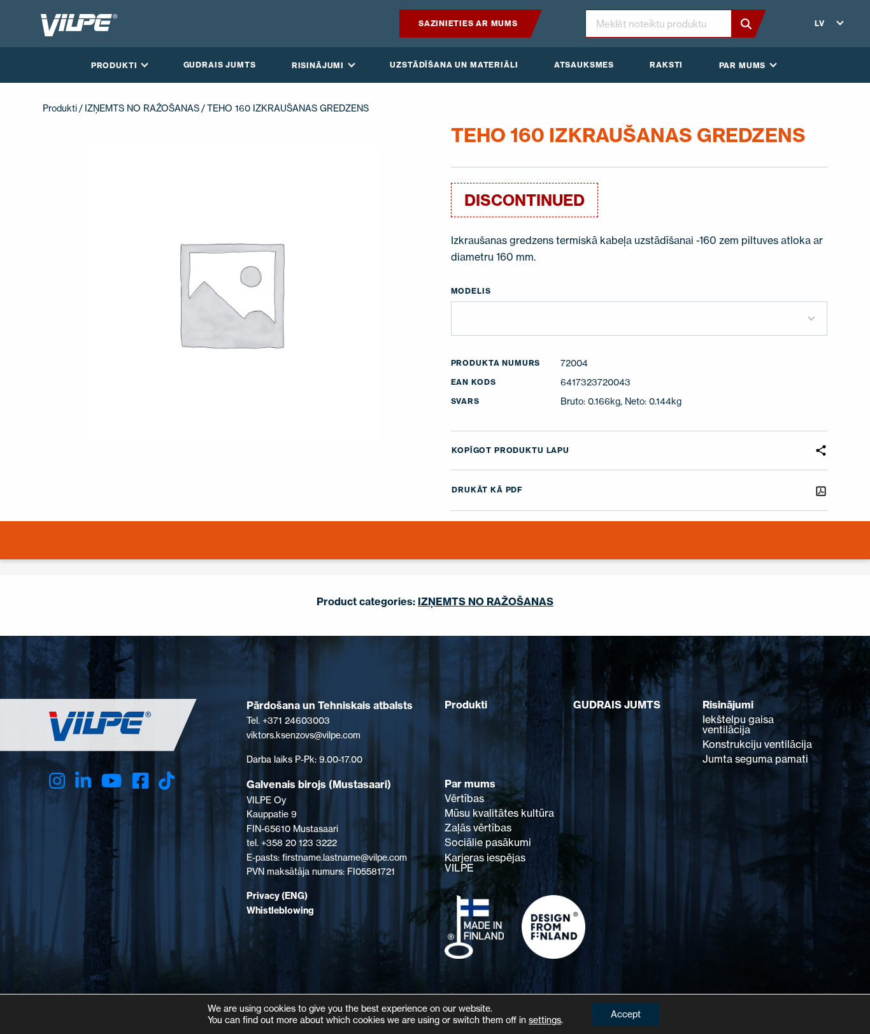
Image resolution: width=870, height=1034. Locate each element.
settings (545, 1019)
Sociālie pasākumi (488, 842)
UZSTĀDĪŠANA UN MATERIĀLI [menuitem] (454, 64)
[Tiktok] (166, 781)
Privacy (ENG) (277, 895)
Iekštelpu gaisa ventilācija (738, 724)
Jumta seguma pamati (755, 758)
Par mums (470, 783)
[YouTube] (111, 781)
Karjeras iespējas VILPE (485, 862)
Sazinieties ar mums (468, 23)
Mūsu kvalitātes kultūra (499, 813)
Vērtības (464, 798)
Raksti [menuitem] (666, 64)
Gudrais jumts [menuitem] (219, 64)
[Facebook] (140, 781)
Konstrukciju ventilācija (757, 744)
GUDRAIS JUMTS (616, 704)
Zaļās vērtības (478, 827)
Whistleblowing (280, 910)
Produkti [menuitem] (114, 65)
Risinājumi (727, 704)
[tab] (435, 548)
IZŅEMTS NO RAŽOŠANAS (142, 108)
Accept (626, 1014)
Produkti (60, 108)
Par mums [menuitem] (742, 65)
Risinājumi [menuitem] (318, 65)
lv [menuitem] (820, 23)
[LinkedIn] (83, 781)
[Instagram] (57, 781)
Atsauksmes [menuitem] (584, 64)
